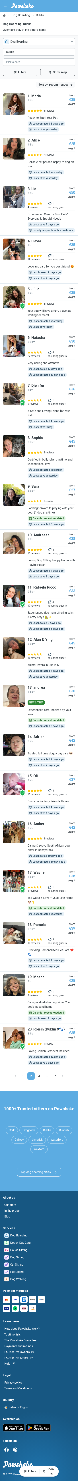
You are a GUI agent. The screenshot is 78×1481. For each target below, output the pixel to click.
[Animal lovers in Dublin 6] (39, 658)
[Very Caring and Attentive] (39, 356)
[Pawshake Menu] (5, 5)
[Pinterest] (15, 1449)
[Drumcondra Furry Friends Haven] (39, 794)
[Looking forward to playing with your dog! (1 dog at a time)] (39, 505)
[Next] (63, 1076)
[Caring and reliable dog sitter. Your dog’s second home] (39, 997)
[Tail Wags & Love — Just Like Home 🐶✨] (39, 893)
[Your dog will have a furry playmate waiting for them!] (39, 308)
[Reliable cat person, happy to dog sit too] (39, 159)
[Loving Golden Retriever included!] (39, 1046)
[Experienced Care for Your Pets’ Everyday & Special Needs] (39, 209)
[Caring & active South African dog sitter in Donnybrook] (39, 842)
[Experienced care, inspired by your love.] (39, 706)
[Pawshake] (22, 5)
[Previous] (15, 1076)
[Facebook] (6, 1449)
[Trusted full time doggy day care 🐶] (39, 750)
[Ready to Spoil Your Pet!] (39, 113)
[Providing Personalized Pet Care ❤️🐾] (39, 945)
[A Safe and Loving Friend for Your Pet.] (39, 406)
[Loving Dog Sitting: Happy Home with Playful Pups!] (39, 556)
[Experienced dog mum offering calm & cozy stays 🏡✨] (39, 608)
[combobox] (39, 41)
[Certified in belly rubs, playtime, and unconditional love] (39, 456)
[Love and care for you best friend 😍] (39, 259)
